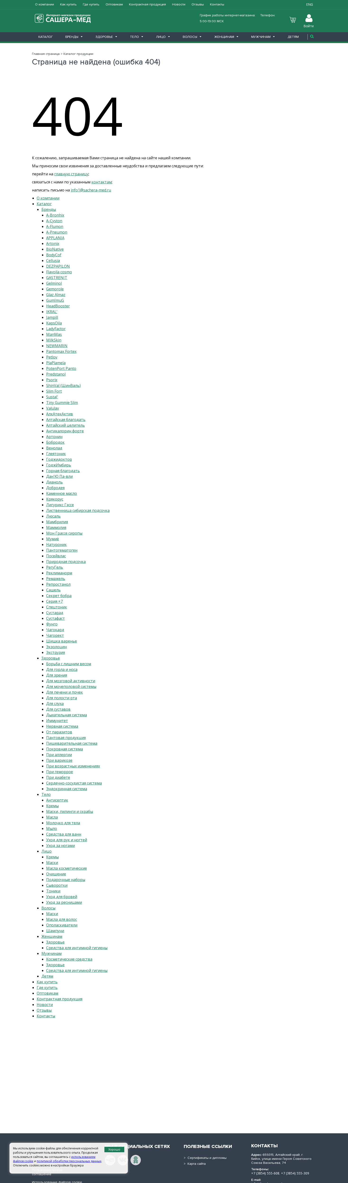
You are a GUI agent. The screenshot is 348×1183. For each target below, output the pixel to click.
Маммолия (56, 527)
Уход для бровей (61, 896)
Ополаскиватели (61, 925)
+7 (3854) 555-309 (295, 1173)
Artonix (52, 243)
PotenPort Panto (61, 368)
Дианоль (54, 482)
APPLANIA (55, 237)
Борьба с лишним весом (68, 663)
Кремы (52, 805)
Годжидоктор (59, 459)
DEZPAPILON (58, 266)
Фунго (52, 624)
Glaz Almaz (55, 294)
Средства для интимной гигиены (76, 947)
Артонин (54, 436)
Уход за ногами (60, 845)
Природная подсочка (66, 561)
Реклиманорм (59, 573)
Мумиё (52, 538)
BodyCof (53, 254)
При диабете (58, 777)
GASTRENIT (56, 277)
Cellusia (53, 260)
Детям (293, 37)
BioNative (55, 249)
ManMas (54, 334)
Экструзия (55, 652)
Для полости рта (61, 697)
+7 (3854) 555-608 (265, 1173)
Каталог (45, 37)
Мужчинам (261, 37)
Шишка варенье (61, 641)
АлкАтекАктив (59, 413)
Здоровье (104, 37)
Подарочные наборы (65, 879)
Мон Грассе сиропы (64, 533)
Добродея (55, 487)
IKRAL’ (51, 311)
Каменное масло (61, 493)
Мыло (51, 828)
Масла (52, 817)
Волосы (190, 37)
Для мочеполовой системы (71, 686)
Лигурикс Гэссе (60, 504)
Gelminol (54, 283)
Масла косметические (66, 868)
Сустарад (54, 612)
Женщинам (224, 37)
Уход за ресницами (64, 902)
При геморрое (59, 771)
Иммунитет (57, 720)
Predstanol (56, 374)
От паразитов (59, 732)
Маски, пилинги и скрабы (69, 811)
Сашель (53, 590)
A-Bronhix (55, 215)
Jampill (52, 317)
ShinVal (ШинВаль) (63, 385)
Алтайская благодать (65, 419)
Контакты (217, 4)
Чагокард (55, 629)
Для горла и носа (61, 669)
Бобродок (55, 442)
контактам (101, 182)
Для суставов (58, 709)
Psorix (51, 379)
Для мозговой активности (70, 680)
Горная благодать (63, 470)
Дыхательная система (66, 715)
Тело (134, 37)
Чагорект (55, 635)
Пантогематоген (61, 550)
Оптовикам (114, 4)
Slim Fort (54, 391)
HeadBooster (58, 306)
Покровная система (64, 749)
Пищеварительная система (71, 743)
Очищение (56, 874)
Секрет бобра (58, 595)
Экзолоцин (56, 646)
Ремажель (55, 578)
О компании (44, 4)
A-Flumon (54, 226)
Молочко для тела (63, 822)
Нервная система (62, 726)
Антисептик (57, 800)
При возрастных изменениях (73, 766)
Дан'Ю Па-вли (59, 476)
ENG (309, 4)
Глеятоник (56, 453)
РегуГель (54, 567)
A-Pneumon (56, 232)
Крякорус (54, 499)
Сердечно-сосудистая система (74, 783)
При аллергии (59, 754)
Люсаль (53, 516)
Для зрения (56, 675)
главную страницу (71, 174)
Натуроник (56, 544)
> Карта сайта (195, 1164)
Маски (52, 862)
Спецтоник (56, 607)
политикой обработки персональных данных (69, 1161)
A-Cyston (54, 220)
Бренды (71, 37)
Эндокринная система (66, 788)
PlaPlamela (56, 362)
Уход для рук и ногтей (66, 839)
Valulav (52, 408)
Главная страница (46, 54)
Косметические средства (69, 959)
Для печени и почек (64, 692)
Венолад (54, 448)
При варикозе (59, 760)
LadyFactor (56, 328)
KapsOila (54, 323)
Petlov (51, 357)
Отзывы (198, 4)
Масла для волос (61, 919)
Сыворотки (56, 885)
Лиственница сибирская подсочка (78, 510)
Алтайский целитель (65, 425)
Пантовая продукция (66, 737)
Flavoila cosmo (59, 272)
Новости (178, 4)
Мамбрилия (57, 521)
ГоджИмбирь (58, 465)
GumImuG (55, 300)
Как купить (68, 4)
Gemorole (55, 289)
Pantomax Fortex (61, 351)
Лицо (161, 37)
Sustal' (52, 396)
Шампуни (55, 930)
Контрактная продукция (147, 4)
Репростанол (58, 584)
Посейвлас (56, 555)
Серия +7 (54, 601)
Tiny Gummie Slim (62, 402)
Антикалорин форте (65, 431)
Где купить (91, 4)
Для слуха (55, 703)
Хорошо (114, 1150)
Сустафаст (55, 618)
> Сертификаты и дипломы (205, 1158)
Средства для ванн (63, 834)
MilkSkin (53, 340)
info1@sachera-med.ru (91, 190)
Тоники (53, 891)
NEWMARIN (56, 345)
